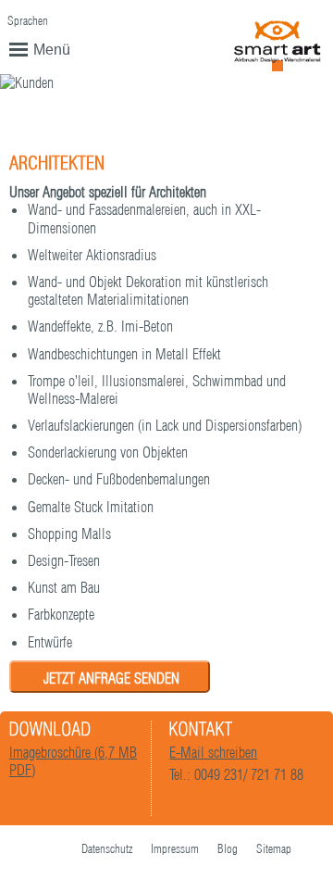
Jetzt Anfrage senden (111, 678)
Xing (53, 849)
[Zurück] (250, 125)
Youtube (16, 849)
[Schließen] (305, 125)
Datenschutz (106, 848)
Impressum (175, 848)
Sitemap (273, 848)
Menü (51, 49)
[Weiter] (278, 125)
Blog (227, 848)
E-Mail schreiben (213, 752)
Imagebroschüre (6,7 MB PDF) (73, 761)
